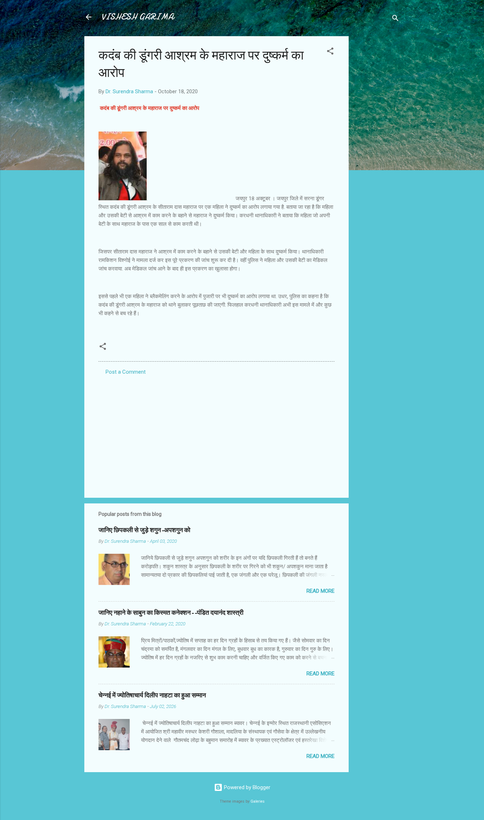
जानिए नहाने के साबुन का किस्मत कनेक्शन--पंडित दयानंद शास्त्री (171, 612)
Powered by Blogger (246, 787)
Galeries (258, 801)
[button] (330, 52)
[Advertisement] (377, 142)
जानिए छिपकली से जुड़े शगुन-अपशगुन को (144, 530)
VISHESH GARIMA (137, 17)
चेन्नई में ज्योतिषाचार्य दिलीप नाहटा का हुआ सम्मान (152, 695)
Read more (320, 591)
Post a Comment (126, 372)
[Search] (395, 19)
